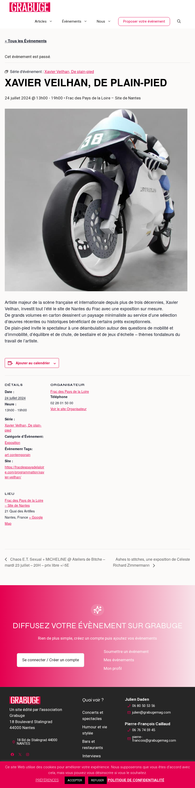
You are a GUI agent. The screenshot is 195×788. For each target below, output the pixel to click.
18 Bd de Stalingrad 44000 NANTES (37, 742)
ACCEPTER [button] (75, 780)
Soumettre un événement (126, 651)
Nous (101, 21)
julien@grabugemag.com (151, 712)
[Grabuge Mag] (30, 7)
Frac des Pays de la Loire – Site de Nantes (24, 503)
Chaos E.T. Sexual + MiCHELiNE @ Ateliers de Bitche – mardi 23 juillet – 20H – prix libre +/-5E (55, 562)
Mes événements (119, 659)
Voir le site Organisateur (68, 408)
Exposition (12, 442)
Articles (41, 21)
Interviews (91, 756)
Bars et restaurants (92, 744)
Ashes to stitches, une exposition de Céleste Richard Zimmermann (151, 562)
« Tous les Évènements (26, 41)
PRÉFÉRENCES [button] (47, 780)
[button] (178, 21)
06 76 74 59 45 (143, 730)
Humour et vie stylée (94, 730)
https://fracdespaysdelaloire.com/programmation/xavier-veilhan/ (24, 472)
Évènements (71, 21)
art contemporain (17, 454)
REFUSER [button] (97, 780)
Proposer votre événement (144, 21)
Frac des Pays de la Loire (69, 391)
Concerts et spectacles (92, 715)
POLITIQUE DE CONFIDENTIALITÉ (136, 780)
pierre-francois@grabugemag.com (154, 739)
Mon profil (113, 668)
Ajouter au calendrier (33, 362)
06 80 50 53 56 (143, 706)
